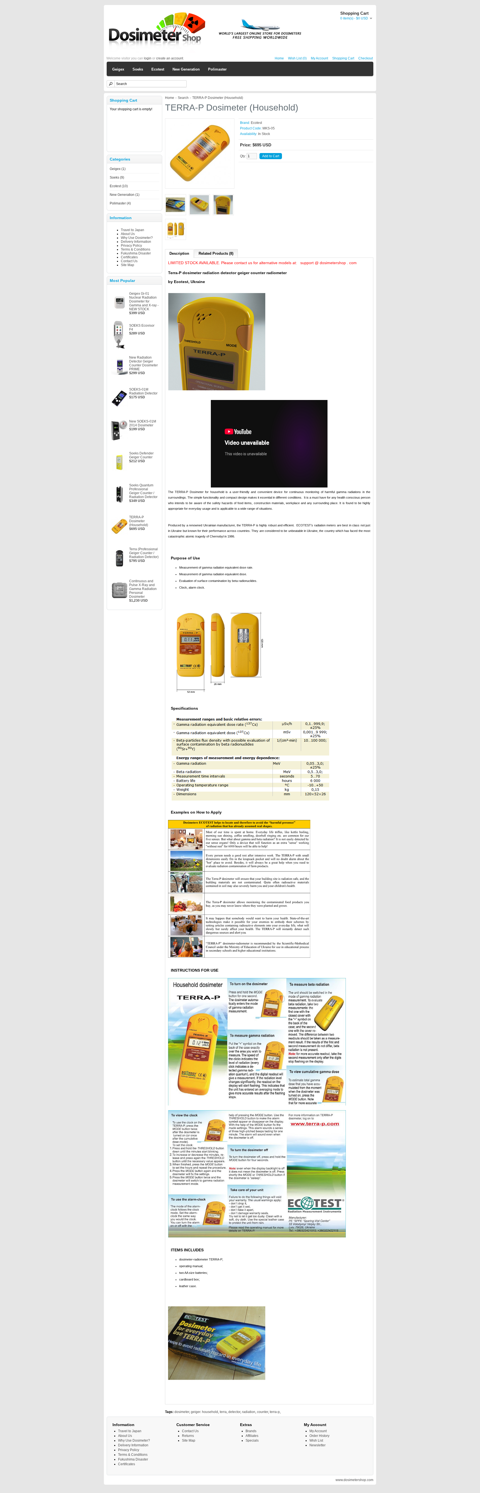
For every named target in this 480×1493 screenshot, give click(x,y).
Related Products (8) (216, 253)
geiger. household (204, 1412)
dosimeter (181, 1412)
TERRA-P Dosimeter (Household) (138, 521)
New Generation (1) (124, 195)
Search (183, 98)
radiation (248, 1412)
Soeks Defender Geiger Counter (141, 455)
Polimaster (217, 69)
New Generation (186, 69)
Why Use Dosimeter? (137, 238)
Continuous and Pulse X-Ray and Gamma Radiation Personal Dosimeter (143, 589)
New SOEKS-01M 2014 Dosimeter (142, 423)
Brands (251, 1431)
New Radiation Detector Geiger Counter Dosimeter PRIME (143, 363)
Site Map (127, 265)
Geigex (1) (118, 169)
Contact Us (129, 261)
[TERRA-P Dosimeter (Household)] (199, 184)
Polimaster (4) (120, 203)
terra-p (275, 1412)
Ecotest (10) (119, 186)
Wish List (316, 1440)
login (147, 58)
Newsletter (317, 1445)
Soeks (137, 69)
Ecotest (157, 69)
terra (223, 1412)
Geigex (118, 69)
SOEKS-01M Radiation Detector (143, 391)
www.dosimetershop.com (354, 1480)
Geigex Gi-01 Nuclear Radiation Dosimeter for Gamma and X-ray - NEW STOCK (144, 301)
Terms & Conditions (135, 249)
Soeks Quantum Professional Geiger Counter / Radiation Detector (143, 491)
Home (279, 58)
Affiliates (252, 1436)
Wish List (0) (297, 58)
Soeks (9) (117, 177)
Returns (188, 1436)
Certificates (129, 257)
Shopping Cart (343, 58)
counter (262, 1412)
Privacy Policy (131, 245)
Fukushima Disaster (136, 253)
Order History (319, 1436)
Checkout (365, 58)
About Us (128, 234)
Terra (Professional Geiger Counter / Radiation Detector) (144, 553)
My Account (319, 58)
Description (179, 253)
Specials (252, 1440)
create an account (169, 58)
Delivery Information (136, 242)
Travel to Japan (132, 230)
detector (234, 1412)
